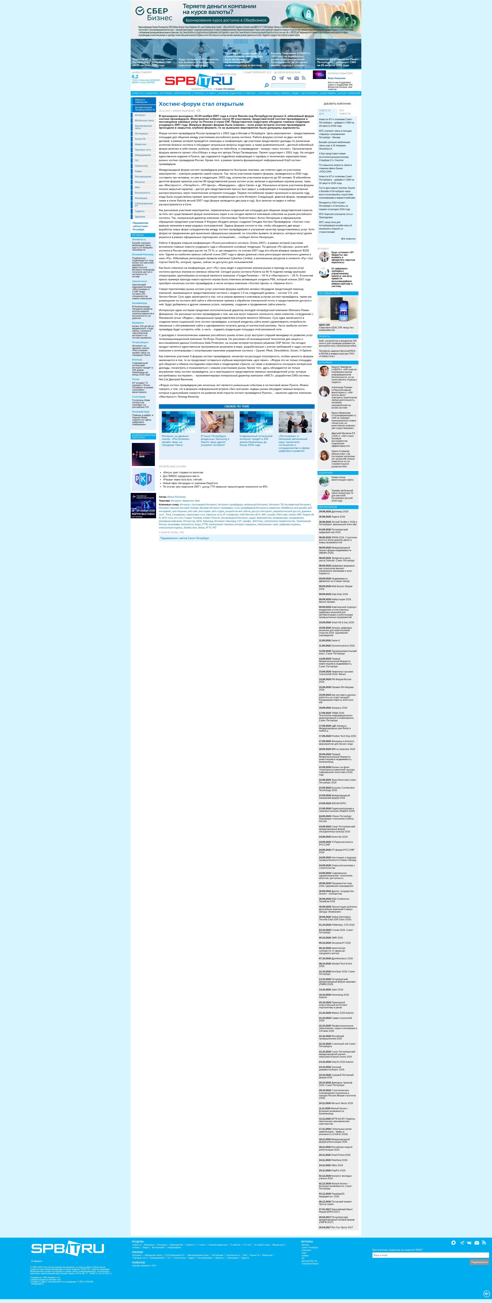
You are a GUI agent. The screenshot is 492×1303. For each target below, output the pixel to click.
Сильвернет (178, 514)
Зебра (201, 527)
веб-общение (179, 511)
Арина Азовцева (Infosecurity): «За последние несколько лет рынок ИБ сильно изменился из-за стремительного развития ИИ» (343, 459)
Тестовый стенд (268, 93)
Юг (303, 1258)
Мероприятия (183, 93)
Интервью (166, 93)
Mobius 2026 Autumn (343, 1013)
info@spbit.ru (37, 1284)
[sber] (246, 19)
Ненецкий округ (141, 411)
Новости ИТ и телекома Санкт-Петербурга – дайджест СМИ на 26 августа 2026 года (338, 62)
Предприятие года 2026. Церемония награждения (336, 884)
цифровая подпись (289, 524)
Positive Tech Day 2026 (344, 736)
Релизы (285, 93)
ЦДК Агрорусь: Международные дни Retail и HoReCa (335, 728)
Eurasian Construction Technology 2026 (337, 789)
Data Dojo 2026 (340, 594)
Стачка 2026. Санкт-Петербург (336, 931)
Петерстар (189, 521)
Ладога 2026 (338, 516)
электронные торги (267, 524)
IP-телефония (231, 514)
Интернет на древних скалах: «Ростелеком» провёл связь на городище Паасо (141, 350)
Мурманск (138, 322)
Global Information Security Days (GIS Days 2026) (335, 918)
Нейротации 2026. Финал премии (335, 600)
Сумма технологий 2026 (335, 1019)
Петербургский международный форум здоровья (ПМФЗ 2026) (337, 982)
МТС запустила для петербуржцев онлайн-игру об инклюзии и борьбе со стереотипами (335, 227)
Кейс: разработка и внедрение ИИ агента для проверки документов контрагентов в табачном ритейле (338, 343)
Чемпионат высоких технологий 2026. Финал (336, 673)
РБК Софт (282, 514)
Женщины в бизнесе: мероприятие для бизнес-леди (337, 742)
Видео (295, 93)
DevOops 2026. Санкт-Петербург (337, 972)
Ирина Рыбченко (184, 111)
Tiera (168, 514)
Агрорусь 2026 (339, 707)
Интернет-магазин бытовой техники (179, 508)
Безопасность (142, 193)
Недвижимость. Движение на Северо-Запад (334, 579)
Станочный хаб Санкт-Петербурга (337, 1045)
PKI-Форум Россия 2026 (335, 680)
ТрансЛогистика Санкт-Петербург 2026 (338, 781)
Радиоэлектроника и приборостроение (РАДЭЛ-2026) (337, 809)
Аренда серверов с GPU (144, 1266)
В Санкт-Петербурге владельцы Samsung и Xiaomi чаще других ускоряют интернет (215, 440)
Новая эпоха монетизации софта (343, 478)
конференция (280, 518)
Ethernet (249, 514)
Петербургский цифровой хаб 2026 (333, 530)
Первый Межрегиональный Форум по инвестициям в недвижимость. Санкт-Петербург (335, 662)
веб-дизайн (300, 508)
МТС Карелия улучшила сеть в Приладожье (335, 216)
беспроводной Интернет (234, 518)
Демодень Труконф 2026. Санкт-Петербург (335, 1084)
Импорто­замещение (141, 101)
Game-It (335, 640)
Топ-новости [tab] (345, 112)
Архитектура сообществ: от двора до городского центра (332, 950)
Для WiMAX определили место (181, 476)
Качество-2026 (340, 836)
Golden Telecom (211, 518)
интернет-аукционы (245, 524)
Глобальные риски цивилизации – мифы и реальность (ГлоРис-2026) (335, 1131)
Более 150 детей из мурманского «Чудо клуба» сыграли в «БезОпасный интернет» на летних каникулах (143, 332)
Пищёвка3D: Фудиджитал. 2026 (332, 1195)
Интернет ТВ (276, 504)
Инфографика (328, 93)
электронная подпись (171, 527)
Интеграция (141, 133)
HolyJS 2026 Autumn (342, 1062)
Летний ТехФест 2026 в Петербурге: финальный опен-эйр (338, 523)
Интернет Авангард (225, 521)
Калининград (139, 303)
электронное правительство (279, 521)
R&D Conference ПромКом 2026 (334, 900)
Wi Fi (257, 514)
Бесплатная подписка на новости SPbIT (397, 1249)
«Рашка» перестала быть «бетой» (182, 479)
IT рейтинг (250, 93)
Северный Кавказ (310, 1264)
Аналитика (151, 93)
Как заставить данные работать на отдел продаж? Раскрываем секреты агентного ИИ (337, 699)
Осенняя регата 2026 (343, 645)
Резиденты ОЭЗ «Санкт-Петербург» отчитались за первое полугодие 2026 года (334, 206)
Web (137, 187)
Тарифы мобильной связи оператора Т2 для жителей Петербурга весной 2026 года (342, 495)
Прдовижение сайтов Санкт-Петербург (184, 538)
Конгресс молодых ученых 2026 (335, 1177)
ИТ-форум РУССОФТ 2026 (336, 851)
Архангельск (139, 281)
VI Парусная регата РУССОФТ (336, 843)
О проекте (36, 1261)
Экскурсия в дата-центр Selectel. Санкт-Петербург (337, 559)
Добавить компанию (337, 103)
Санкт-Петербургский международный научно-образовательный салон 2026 (337, 1054)
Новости (137, 93)
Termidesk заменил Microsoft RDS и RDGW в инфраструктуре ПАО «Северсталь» (337, 353)
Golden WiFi (295, 514)
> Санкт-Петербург (224, 89)
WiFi (264, 514)
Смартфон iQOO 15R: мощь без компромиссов (336, 327)
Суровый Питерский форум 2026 (336, 1076)
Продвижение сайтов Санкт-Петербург (141, 226)
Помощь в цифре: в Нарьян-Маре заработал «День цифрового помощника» (142, 420)
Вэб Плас (258, 521)
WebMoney (287, 508)
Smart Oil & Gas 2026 (343, 622)
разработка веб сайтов (237, 511)
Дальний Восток (309, 1261)
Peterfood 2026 (339, 1160)
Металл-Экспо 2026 (342, 1103)
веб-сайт (193, 511)
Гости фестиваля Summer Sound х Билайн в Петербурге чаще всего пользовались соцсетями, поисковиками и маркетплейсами (337, 193)
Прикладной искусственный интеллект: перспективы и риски (333, 1005)
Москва (305, 1245)
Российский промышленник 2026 (331, 1037)
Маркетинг (140, 144)
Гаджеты (140, 211)
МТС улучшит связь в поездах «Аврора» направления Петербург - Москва (335, 134)
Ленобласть (139, 239)
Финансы (140, 182)
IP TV (208, 527)
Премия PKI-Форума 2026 (336, 688)
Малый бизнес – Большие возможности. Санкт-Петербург (335, 1186)
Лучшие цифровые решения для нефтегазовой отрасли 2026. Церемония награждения (335, 632)
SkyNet (187, 527)
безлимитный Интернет (297, 504)
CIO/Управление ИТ (144, 204)
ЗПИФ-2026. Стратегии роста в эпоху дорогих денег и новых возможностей (338, 540)
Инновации (141, 198)
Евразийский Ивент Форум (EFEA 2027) (336, 1210)
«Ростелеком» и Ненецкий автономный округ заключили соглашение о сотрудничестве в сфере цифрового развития (294, 443)
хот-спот (178, 518)
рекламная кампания (170, 521)
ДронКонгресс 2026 (342, 958)
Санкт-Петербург (310, 1247)
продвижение (296, 518)
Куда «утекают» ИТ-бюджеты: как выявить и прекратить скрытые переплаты (199, 62)
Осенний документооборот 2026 (331, 1068)
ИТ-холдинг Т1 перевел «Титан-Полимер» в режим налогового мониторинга (142, 388)
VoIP (242, 514)
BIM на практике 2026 (343, 749)
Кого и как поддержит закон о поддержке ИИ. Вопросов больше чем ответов (340, 86)
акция (252, 518)
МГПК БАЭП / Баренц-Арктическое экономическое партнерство (337, 1121)
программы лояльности (181, 524)
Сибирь (305, 1256)
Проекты (199, 93)
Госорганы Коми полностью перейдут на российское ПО (141, 404)
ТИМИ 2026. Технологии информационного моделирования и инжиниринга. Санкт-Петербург (336, 717)
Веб (245, 1255)
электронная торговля (221, 524)
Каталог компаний (349, 93)
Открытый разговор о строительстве (337, 866)
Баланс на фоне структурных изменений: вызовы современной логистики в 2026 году (337, 771)
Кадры (138, 171)
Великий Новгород (143, 254)
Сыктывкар (138, 396)
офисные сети (214, 514)
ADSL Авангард (204, 521)
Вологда (137, 359)
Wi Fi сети (167, 518)
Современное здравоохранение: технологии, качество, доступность (336, 875)
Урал (304, 1253)
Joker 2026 (337, 989)
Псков (135, 379)
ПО (136, 160)
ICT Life (247, 1245)
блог (194, 527)
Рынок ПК (140, 139)
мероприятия (264, 518)
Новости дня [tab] (325, 112)
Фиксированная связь (143, 127)
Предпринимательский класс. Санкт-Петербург (338, 652)
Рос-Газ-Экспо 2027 (342, 1227)
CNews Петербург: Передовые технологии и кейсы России (336, 819)
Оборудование (143, 155)
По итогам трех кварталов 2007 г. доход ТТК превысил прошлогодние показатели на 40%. (215, 486)
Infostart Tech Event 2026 (335, 965)
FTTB (205, 524)
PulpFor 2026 (338, 1170)
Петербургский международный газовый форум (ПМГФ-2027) (336, 1220)
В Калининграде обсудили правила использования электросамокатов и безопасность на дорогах (143, 312)
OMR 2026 (337, 937)
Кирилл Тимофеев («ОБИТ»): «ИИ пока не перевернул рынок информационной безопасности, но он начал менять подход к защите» (291, 59)
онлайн (271, 514)
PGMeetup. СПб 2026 (343, 925)
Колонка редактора (340, 73)
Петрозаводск (140, 342)
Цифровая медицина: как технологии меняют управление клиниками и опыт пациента (337, 569)
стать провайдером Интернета (251, 508)
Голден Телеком (193, 518)
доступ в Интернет (262, 511)
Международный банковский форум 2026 (334, 796)
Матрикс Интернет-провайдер (216, 508)
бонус (198, 524)
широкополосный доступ (286, 511)
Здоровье (140, 217)
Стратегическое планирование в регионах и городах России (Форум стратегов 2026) (337, 1094)
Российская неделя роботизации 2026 (335, 1148)
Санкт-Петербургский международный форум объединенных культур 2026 (337, 829)
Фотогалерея (310, 93)
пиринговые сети (195, 514)
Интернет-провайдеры (230, 504)
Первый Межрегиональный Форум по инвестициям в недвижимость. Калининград (335, 758)
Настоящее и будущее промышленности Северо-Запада (337, 858)
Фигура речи (278, 1245)
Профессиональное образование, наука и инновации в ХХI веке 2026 (338, 1028)
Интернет (140, 115)
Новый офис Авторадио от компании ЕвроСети (190, 483)
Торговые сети (143, 150)
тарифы (247, 521)
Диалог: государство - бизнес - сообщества (337, 892)
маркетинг (274, 508)
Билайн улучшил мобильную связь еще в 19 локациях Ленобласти (142, 246)
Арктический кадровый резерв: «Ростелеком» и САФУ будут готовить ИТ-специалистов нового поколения (142, 291)
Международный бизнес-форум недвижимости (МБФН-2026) (335, 550)
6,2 (135, 76)
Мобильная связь (144, 120)
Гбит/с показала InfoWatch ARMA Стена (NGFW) (146, 81)
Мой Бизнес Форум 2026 (335, 587)
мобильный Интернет (256, 504)
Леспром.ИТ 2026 (341, 943)
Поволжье (306, 1250)
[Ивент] (143, 454)
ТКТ (214, 527)
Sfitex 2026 (337, 1165)
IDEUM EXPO (339, 803)
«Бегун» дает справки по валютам (183, 472)
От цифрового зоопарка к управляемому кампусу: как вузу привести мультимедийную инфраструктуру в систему (244, 59)
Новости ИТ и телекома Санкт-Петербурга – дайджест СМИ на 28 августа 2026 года (153, 62)
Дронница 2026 (340, 511)
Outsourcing (141, 166)
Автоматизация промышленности (145, 108)
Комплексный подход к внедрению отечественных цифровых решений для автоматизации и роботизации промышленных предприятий (337, 612)
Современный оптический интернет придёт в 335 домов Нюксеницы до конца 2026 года (142, 369)
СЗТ (239, 521)
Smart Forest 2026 (341, 1155)
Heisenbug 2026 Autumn (334, 996)
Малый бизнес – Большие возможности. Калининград (334, 1111)
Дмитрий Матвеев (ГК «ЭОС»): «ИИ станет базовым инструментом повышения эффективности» (343, 439)
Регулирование (143, 177)
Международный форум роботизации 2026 (334, 1140)
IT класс (211, 93)
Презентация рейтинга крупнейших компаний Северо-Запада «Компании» (338, 909)
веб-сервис (205, 511)
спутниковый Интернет (204, 504)
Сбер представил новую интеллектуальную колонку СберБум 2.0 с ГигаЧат (334, 156)
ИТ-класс (323, 249)
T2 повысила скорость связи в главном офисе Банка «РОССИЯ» (335, 168)
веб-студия (218, 511)
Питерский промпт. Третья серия (335, 1203)
